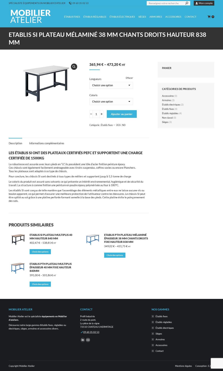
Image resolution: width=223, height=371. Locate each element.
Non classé (167, 117)
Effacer (129, 77)
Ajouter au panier (122, 114)
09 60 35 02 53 (80, 3)
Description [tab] (15, 143)
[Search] (186, 3)
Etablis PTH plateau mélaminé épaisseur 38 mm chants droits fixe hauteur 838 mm (126, 238)
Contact (160, 351)
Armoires (166, 100)
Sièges (165, 122)
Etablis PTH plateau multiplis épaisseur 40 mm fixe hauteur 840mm (51, 267)
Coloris (93, 95)
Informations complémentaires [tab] (46, 143)
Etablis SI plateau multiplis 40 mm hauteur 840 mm (51, 236)
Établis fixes (107, 125)
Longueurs (95, 78)
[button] (74, 67)
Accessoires (168, 95)
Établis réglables (170, 113)
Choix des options (40, 251)
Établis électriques (171, 104)
